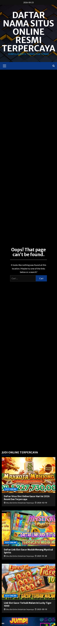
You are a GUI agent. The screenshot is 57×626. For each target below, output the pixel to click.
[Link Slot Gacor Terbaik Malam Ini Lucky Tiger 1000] (28, 581)
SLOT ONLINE (10, 489)
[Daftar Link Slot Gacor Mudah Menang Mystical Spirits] (28, 528)
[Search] (53, 65)
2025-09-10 (42, 609)
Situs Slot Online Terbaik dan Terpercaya (20, 503)
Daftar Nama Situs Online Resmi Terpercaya (28, 32)
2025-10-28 (42, 556)
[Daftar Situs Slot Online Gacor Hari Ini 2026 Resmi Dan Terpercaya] (28, 475)
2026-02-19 (42, 503)
